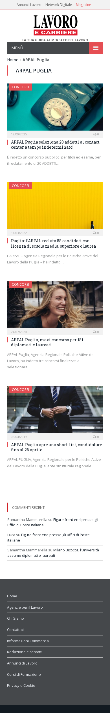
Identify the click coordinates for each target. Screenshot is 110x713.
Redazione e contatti (24, 651)
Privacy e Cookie (21, 685)
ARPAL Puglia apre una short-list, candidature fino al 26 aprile (56, 447)
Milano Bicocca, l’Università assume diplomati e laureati (53, 552)
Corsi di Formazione (24, 674)
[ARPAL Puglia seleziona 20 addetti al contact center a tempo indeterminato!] (55, 108)
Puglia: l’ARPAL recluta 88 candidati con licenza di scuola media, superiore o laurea (53, 243)
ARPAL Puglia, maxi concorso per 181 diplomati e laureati (47, 342)
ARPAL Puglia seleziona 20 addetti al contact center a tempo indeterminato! (55, 144)
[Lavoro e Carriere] (55, 24)
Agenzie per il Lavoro (25, 607)
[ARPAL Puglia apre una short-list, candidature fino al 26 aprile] (55, 411)
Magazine (83, 4)
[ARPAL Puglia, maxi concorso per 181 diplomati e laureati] (55, 306)
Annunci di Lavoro (22, 663)
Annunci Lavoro (29, 4)
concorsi (20, 87)
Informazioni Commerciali (28, 640)
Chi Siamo (15, 618)
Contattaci (15, 629)
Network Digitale (58, 4)
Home (12, 59)
